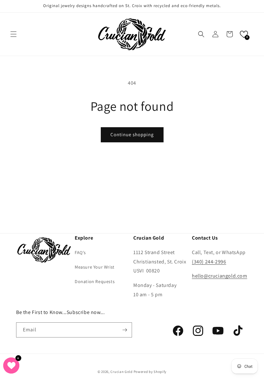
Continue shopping (132, 134)
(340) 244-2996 (209, 261)
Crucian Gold (121, 371)
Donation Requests (95, 281)
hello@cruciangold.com (219, 275)
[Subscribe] (125, 329)
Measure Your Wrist (95, 267)
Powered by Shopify (150, 371)
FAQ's (80, 252)
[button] (13, 34)
